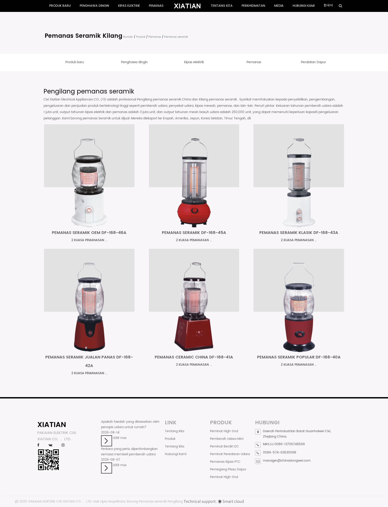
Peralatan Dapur (313, 62)
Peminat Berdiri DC (224, 446)
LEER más (119, 437)
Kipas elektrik (129, 5)
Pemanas (156, 5)
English (341, 10)
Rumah (128, 37)
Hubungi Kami (304, 5)
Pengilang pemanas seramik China (164, 99)
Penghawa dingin (94, 5)
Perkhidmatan (253, 5)
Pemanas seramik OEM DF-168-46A (89, 232)
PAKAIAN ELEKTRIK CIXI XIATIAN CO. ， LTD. (60, 501)
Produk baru (60, 5)
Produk (140, 37)
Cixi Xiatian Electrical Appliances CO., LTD (75, 99)
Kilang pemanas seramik (218, 99)
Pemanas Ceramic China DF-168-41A (194, 357)
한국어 (328, 5)
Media (279, 5)
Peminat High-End (224, 431)
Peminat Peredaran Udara (230, 454)
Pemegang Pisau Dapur (228, 469)
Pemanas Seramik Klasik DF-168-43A (298, 232)
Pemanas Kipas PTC (225, 461)
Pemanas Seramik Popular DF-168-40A (299, 357)
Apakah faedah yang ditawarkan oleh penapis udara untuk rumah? (130, 424)
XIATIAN (51, 424)
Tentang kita (222, 5)
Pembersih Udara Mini (226, 438)
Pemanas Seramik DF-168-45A (194, 232)
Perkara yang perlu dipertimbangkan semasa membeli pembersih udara (129, 451)
